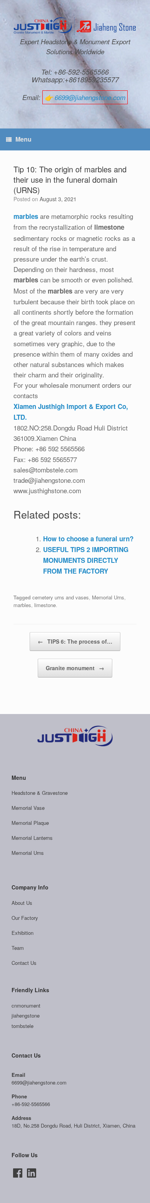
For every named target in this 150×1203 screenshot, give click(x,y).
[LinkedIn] (31, 1173)
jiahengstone (26, 1015)
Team (18, 947)
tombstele (22, 1025)
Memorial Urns (108, 597)
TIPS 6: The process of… (75, 641)
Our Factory (25, 917)
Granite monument (75, 668)
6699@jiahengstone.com (90, 97)
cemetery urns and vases (60, 597)
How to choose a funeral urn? (88, 538)
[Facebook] (18, 1173)
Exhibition (22, 932)
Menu (23, 139)
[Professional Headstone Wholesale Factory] (75, 26)
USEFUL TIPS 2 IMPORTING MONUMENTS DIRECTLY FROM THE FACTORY (85, 560)
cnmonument (26, 1005)
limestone (45, 605)
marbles (22, 605)
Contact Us (24, 962)
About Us (22, 902)
